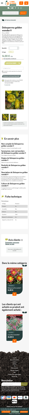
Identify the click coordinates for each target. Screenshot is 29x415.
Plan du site (14, 376)
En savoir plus (7, 84)
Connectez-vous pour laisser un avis (12, 243)
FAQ (14, 366)
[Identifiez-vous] (21, 3)
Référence (4, 33)
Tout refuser (16, 411)
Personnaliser (24, 411)
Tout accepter (6, 411)
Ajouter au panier (11, 63)
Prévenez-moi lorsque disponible (11, 76)
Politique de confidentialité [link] (14, 413)
